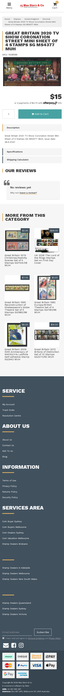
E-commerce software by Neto (15, 686)
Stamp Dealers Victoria (14, 614)
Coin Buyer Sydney (12, 521)
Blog (4, 456)
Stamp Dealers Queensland (16, 603)
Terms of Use (9, 480)
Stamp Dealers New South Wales (19, 579)
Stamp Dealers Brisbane (15, 544)
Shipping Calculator (18, 159)
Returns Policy (9, 491)
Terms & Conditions (36, 638)
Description (13, 127)
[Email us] (6, 644)
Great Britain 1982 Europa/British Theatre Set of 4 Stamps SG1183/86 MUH (45, 307)
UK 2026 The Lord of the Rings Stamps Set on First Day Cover (46, 259)
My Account (8, 404)
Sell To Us (7, 451)
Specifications (15, 151)
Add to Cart (41, 113)
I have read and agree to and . (33, 638)
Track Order (8, 410)
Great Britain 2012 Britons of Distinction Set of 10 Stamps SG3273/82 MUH (46, 353)
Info (60, 103)
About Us (7, 439)
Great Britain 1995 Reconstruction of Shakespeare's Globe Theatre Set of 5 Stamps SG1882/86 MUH (17, 308)
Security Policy (10, 497)
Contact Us (8, 445)
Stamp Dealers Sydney (14, 608)
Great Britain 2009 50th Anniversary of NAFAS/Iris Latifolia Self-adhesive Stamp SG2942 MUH (17, 354)
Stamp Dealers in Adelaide (16, 568)
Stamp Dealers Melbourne (16, 573)
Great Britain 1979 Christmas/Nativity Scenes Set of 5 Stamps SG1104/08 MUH (16, 260)
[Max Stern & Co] (32, 5)
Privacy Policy (9, 486)
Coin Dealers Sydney (13, 532)
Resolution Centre (11, 415)
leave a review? (28, 192)
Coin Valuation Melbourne (15, 538)
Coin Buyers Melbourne (14, 527)
